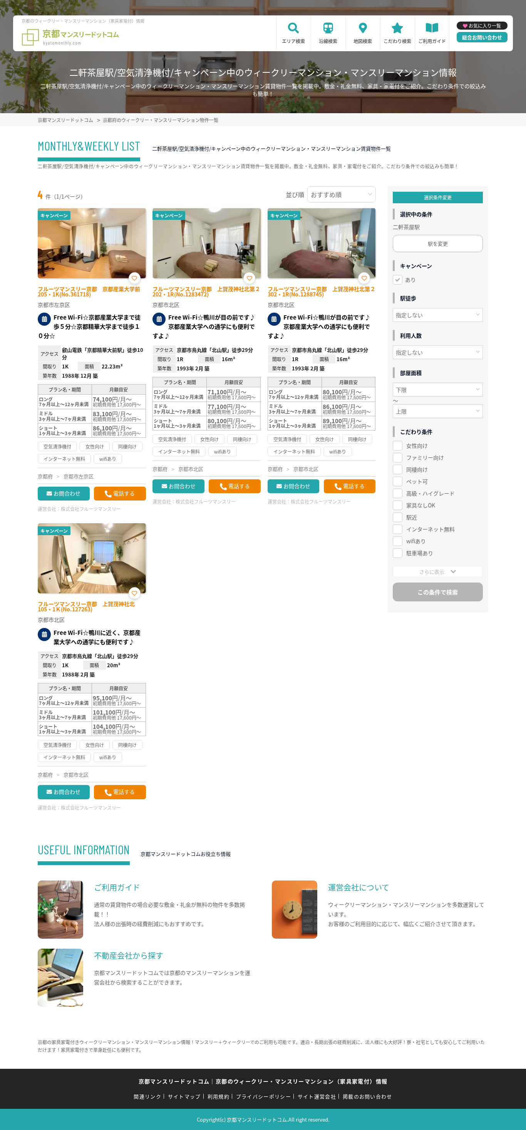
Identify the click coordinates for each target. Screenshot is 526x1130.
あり (410, 279)
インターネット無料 (430, 529)
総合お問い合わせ (482, 37)
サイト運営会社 (317, 1096)
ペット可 (417, 481)
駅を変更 (438, 243)
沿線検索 (328, 41)
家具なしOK (420, 505)
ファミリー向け (425, 457)
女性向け (417, 445)
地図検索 (362, 41)
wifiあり (416, 541)
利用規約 (218, 1096)
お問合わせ (67, 493)
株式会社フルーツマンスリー (91, 509)
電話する (124, 493)
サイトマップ (184, 1096)
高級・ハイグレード (430, 493)
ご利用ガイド (432, 41)
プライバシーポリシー (263, 1096)
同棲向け (417, 469)
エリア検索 (293, 41)
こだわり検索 (397, 41)
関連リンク (147, 1096)
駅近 (411, 517)
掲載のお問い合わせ (367, 1096)
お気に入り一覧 (485, 25)
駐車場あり (419, 553)
